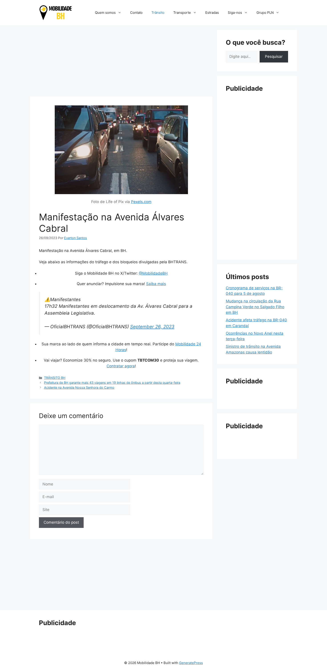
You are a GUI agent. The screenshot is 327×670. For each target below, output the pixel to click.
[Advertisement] (121, 61)
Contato (136, 12)
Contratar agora (121, 366)
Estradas (212, 12)
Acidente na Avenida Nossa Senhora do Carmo (79, 387)
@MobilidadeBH (153, 273)
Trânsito (157, 12)
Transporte (182, 12)
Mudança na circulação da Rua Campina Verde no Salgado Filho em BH (255, 307)
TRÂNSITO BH (54, 378)
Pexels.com (141, 201)
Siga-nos (235, 12)
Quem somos (105, 12)
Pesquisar (274, 56)
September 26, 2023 (152, 326)
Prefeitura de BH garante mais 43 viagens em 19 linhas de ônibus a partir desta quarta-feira (112, 382)
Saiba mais (156, 284)
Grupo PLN (265, 12)
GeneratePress (191, 663)
